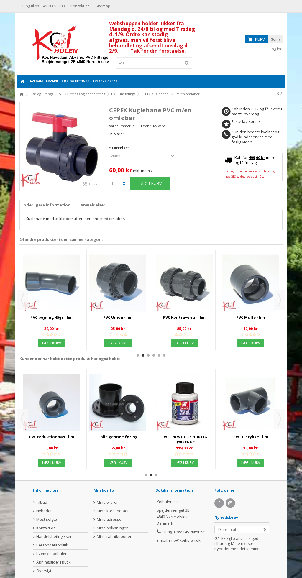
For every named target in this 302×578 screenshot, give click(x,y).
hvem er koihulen (52, 553)
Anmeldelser (93, 205)
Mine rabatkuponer (114, 536)
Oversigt (43, 570)
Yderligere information (47, 205)
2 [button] (143, 355)
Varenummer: (120, 126)
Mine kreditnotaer (113, 510)
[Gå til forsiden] (21, 94)
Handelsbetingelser (54, 536)
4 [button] (153, 355)
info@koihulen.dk (185, 540)
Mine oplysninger (112, 528)
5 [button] (159, 355)
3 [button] (148, 355)
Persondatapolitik (52, 545)
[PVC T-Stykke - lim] (117, 402)
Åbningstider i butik (53, 562)
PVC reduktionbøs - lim (118, 317)
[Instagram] (230, 503)
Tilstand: (145, 126)
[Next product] (281, 93)
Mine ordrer (107, 502)
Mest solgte (46, 519)
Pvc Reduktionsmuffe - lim (51, 317)
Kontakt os (80, 6)
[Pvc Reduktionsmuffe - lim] (51, 283)
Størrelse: (119, 147)
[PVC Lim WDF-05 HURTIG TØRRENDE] (51, 402)
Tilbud (41, 502)
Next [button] (279, 300)
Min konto (103, 490)
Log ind (276, 48)
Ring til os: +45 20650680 (43, 6)
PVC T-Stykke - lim (118, 436)
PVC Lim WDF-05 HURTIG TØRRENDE (52, 439)
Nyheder (44, 510)
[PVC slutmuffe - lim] (250, 261)
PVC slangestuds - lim (184, 274)
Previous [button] (22, 300)
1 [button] (138, 355)
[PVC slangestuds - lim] (184, 261)
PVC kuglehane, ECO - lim (250, 393)
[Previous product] (278, 93)
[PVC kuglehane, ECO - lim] (250, 381)
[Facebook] (219, 503)
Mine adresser (110, 519)
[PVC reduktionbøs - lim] (117, 283)
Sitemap (103, 6)
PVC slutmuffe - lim (250, 274)
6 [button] (164, 355)
